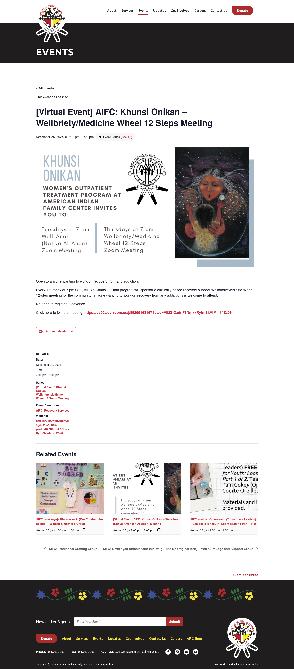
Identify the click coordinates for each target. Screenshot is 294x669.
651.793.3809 (86, 651)
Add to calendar (57, 331)
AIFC (39, 410)
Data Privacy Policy (102, 664)
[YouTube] (195, 652)
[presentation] (70, 488)
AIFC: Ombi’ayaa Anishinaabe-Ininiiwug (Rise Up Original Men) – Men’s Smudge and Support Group (178, 548)
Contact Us (219, 10)
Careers (200, 10)
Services (127, 10)
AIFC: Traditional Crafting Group (72, 548)
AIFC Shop (194, 638)
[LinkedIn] (186, 652)
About (112, 10)
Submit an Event (245, 575)
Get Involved (180, 10)
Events (143, 10)
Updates (159, 10)
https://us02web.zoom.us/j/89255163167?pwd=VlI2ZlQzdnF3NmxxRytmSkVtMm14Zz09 (158, 312)
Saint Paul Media (248, 664)
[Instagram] (177, 652)
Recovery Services (56, 410)
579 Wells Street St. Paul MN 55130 (137, 651)
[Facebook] (168, 652)
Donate (242, 10)
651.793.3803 (56, 651)
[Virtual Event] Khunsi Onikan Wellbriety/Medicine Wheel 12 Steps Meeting (52, 392)
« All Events (45, 88)
